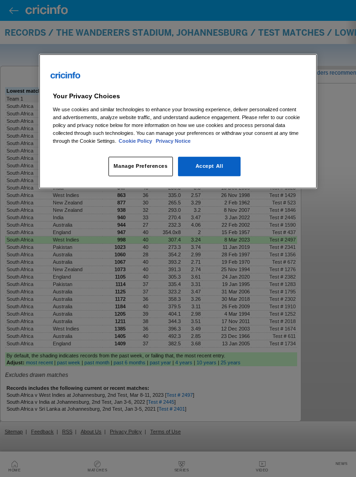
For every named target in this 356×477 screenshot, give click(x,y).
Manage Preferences (140, 166)
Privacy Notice (173, 141)
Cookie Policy (136, 141)
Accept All (209, 166)
